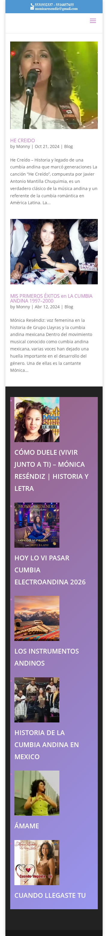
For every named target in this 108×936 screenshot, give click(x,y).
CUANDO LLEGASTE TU (50, 895)
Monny (23, 146)
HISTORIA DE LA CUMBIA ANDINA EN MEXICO (46, 744)
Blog (68, 146)
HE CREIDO (22, 140)
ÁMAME (26, 825)
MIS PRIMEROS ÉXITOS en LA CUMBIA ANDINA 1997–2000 (51, 298)
